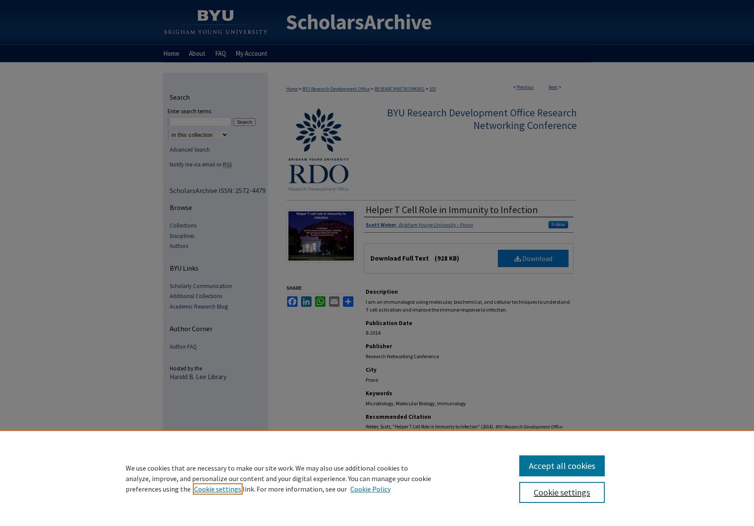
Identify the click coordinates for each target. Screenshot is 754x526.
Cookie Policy (370, 489)
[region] (377, 478)
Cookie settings (217, 489)
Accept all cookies (562, 465)
